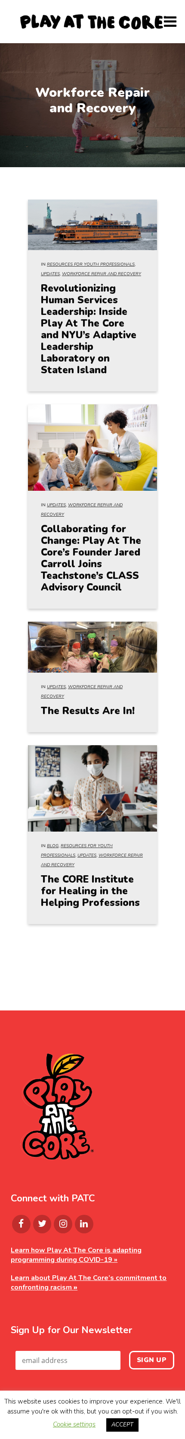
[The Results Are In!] (92, 647)
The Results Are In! (88, 711)
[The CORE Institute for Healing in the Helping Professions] (92, 788)
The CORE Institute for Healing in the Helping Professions (90, 891)
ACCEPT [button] (122, 1425)
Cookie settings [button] (74, 1424)
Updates (50, 274)
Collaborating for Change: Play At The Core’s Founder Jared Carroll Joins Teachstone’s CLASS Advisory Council (91, 558)
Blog (53, 846)
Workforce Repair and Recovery (101, 274)
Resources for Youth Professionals (91, 264)
